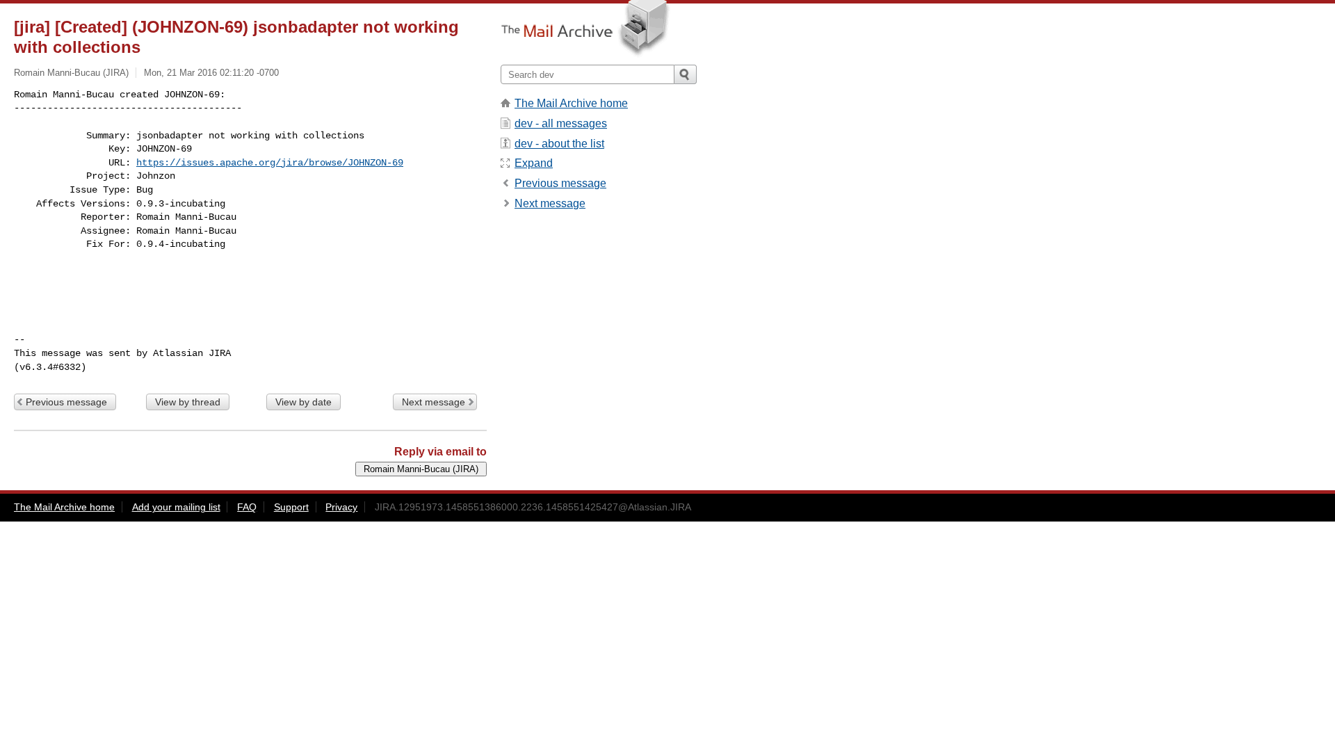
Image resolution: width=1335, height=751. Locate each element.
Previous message (66, 401)
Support (291, 506)
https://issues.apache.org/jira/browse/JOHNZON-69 (269, 162)
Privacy (341, 506)
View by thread (187, 401)
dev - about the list (559, 144)
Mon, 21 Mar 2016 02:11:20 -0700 (211, 72)
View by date (303, 401)
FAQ (247, 506)
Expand (534, 163)
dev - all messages (561, 123)
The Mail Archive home (571, 103)
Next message (433, 401)
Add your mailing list (176, 506)
